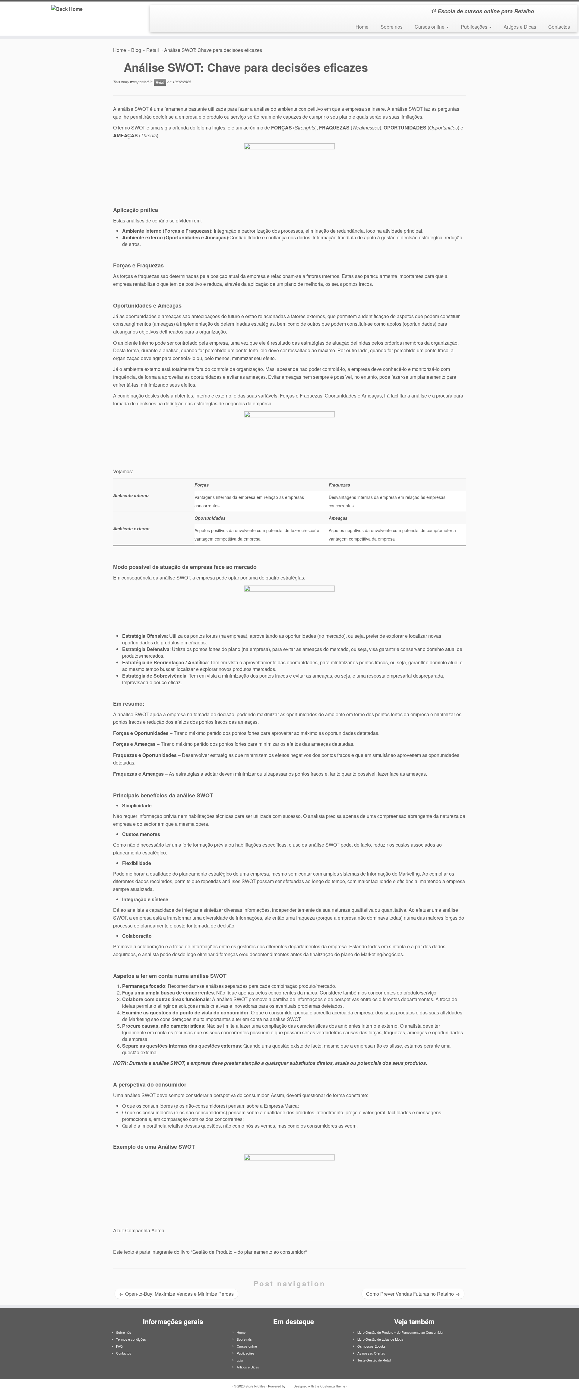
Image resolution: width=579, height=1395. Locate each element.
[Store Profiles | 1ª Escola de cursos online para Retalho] (67, 9)
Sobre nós (392, 26)
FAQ (119, 1346)
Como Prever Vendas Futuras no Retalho (413, 1293)
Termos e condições (131, 1339)
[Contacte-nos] (167, 12)
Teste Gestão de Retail (374, 1360)
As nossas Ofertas (371, 1353)
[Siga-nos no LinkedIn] (158, 12)
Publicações (475, 26)
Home (362, 26)
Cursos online (430, 26)
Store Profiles (255, 1386)
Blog (136, 49)
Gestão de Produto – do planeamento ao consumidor (248, 1251)
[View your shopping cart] (565, 9)
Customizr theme (332, 1386)
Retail (152, 49)
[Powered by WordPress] (288, 1385)
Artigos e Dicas (520, 26)
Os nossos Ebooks (371, 1346)
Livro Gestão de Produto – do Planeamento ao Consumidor (400, 1332)
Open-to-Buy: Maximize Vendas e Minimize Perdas (176, 1293)
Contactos (559, 26)
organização (444, 342)
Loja (240, 1360)
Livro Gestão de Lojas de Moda (380, 1339)
